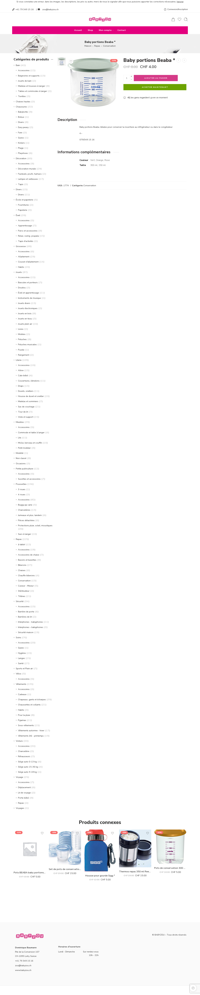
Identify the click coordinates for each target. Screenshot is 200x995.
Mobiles (21, 334)
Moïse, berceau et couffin (30, 442)
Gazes (21, 647)
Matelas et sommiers (28, 401)
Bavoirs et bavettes (27, 559)
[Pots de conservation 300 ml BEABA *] (170, 847)
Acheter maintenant (155, 87)
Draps (21, 385)
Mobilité (19, 453)
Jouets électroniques (27, 308)
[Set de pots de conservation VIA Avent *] (65, 847)
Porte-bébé (23, 797)
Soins (18, 637)
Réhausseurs (24, 756)
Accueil (78, 30)
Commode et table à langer (31, 432)
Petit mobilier (24, 447)
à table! (21, 544)
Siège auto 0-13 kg (27, 761)
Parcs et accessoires (27, 230)
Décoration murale (27, 168)
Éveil (18, 215)
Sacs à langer (24, 534)
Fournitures (23, 204)
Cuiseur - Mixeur (26, 585)
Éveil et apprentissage (28, 292)
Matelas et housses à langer (31, 85)
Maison (87, 45)
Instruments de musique (29, 298)
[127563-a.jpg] (62, 62)
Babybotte (23, 111)
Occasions (21, 463)
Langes (21, 658)
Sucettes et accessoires (29, 478)
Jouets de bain (24, 80)
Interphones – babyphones (30, 627)
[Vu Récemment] (193, 988)
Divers (21, 122)
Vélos (18, 673)
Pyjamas (22, 720)
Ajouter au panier (155, 78)
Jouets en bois (24, 313)
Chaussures (21, 106)
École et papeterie (24, 199)
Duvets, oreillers (25, 391)
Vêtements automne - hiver (31, 730)
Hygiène (22, 653)
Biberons (22, 565)
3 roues (21, 489)
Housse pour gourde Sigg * (100, 875)
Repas (97, 45)
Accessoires (24, 70)
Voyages (20, 808)
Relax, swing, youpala (28, 235)
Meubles (20, 422)
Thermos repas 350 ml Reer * (135, 871)
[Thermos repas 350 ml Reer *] (135, 848)
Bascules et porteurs (28, 282)
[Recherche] (186, 19)
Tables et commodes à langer (32, 91)
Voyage (19, 777)
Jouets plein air (25, 323)
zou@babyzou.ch (50, 9)
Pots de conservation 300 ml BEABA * (170, 868)
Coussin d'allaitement (28, 261)
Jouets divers (24, 303)
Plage (21, 148)
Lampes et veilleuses (28, 179)
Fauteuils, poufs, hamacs (30, 173)
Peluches (22, 339)
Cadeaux (22, 694)
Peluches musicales (27, 344)
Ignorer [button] (180, 1)
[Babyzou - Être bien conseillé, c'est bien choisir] (100, 19)
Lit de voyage (24, 792)
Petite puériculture (24, 468)
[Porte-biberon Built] (178, 60)
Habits (21, 267)
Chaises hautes (23, 101)
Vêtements (21, 684)
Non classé (21, 458)
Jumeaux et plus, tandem (30, 515)
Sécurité (20, 601)
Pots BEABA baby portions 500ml (30, 872)
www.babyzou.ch (23, 970)
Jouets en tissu (25, 318)
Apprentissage (25, 225)
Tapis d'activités (25, 241)
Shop (90, 30)
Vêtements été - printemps (31, 735)
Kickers (21, 142)
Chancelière (23, 751)
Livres (20, 329)
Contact (121, 30)
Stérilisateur (23, 590)
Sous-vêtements (26, 725)
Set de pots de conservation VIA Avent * (65, 869)
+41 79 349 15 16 (25, 9)
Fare (20, 132)
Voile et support (25, 416)
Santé (21, 663)
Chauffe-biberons (26, 575)
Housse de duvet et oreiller (31, 396)
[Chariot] (173, 19)
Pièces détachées (26, 520)
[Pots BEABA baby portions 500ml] (30, 849)
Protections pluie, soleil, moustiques (35, 525)
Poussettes (21, 484)
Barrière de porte (26, 611)
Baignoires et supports (29, 75)
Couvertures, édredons (29, 380)
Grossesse (21, 246)
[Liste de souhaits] (71, 61)
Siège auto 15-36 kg (28, 766)
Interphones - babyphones (30, 621)
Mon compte (105, 30)
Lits (19, 437)
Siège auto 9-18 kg (27, 771)
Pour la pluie (24, 715)
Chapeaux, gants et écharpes (32, 699)
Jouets (19, 272)
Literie (19, 360)
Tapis (20, 184)
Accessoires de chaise (28, 554)
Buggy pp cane (25, 504)
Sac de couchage (26, 406)
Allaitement (23, 256)
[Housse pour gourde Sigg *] (184, 60)
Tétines (21, 596)
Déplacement (24, 787)
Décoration (21, 158)
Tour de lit (23, 411)
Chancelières (24, 509)
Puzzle (21, 349)
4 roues (21, 494)
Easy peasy (23, 127)
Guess (21, 137)
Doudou (22, 287)
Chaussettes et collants (29, 704)
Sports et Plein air (24, 668)
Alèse (21, 370)
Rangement (23, 354)
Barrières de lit (25, 616)
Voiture (19, 740)
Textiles (22, 96)
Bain (18, 65)
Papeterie (22, 210)
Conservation (109, 45)
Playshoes (23, 153)
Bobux (21, 117)
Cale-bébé (23, 375)
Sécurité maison (25, 632)
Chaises (21, 570)
